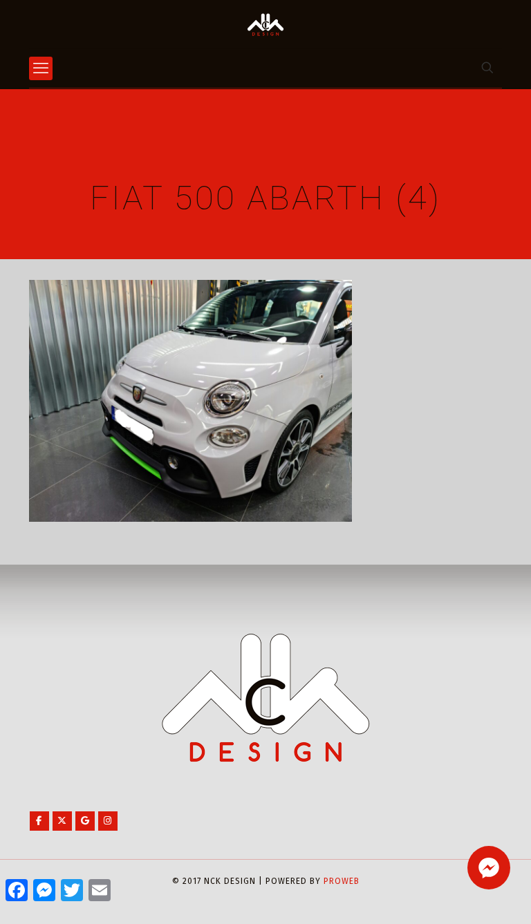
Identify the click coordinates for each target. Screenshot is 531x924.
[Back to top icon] (464, 895)
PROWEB (342, 881)
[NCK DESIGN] (265, 24)
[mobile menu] (41, 68)
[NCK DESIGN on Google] (85, 821)
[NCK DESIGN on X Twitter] (62, 821)
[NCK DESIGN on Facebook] (39, 821)
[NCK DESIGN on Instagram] (108, 821)
